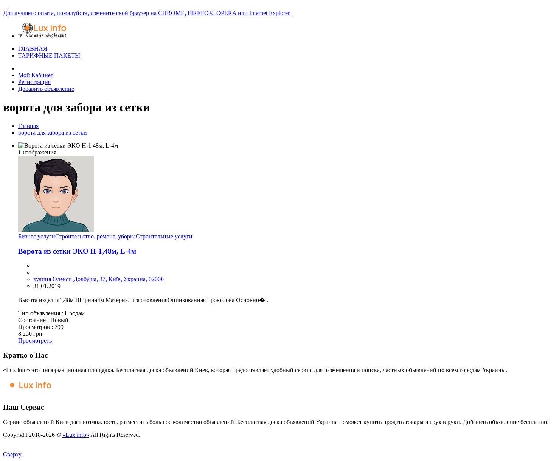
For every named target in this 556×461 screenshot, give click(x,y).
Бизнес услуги (36, 236)
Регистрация (34, 82)
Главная (28, 126)
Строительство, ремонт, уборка (95, 236)
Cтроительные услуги (164, 236)
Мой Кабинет (35, 75)
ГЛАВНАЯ (32, 48)
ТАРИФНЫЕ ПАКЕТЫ (49, 55)
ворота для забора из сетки (52, 132)
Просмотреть (35, 340)
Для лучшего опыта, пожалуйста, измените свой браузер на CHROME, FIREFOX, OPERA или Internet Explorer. (147, 13)
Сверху (12, 454)
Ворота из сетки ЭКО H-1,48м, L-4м (77, 251)
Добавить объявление (46, 89)
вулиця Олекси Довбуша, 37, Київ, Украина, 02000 (98, 279)
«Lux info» (75, 434)
